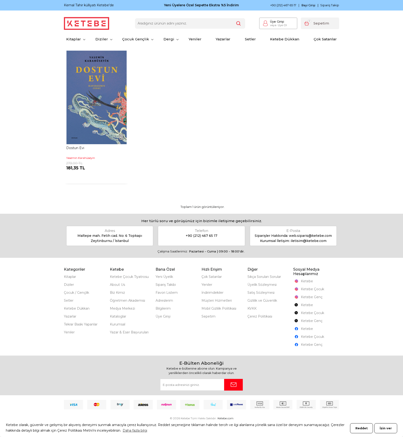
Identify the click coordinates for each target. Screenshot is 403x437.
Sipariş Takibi (166, 285)
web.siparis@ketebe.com (310, 236)
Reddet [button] (361, 428)
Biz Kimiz (117, 292)
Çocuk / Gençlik (76, 292)
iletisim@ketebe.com (309, 241)
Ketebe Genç (312, 297)
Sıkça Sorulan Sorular (264, 277)
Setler (250, 39)
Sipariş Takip (329, 5)
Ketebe (307, 281)
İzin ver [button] (386, 428)
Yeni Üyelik (164, 277)
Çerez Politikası (259, 316)
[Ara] (238, 23)
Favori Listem (167, 292)
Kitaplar (73, 39)
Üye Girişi (277, 21)
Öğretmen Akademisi (127, 300)
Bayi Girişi (308, 5)
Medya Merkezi (122, 308)
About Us (117, 285)
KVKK (252, 308)
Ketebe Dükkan (284, 39)
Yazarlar (223, 39)
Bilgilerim (163, 308)
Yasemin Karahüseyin (80, 158)
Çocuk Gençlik (135, 39)
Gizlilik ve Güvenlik (262, 300)
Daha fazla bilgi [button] (135, 430)
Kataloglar (118, 316)
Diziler (101, 39)
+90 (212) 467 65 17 (283, 5)
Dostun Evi (75, 148)
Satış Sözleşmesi (260, 292)
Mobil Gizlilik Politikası (219, 308)
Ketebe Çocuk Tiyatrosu (129, 277)
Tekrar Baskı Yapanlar (80, 324)
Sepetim (208, 316)
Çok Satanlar (325, 39)
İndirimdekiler (212, 292)
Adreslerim (164, 300)
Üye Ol (278, 25)
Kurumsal (117, 324)
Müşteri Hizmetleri (217, 300)
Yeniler (195, 39)
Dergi (168, 39)
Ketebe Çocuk (312, 289)
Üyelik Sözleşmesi (262, 285)
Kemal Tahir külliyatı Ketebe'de (89, 5)
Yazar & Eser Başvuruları (129, 332)
